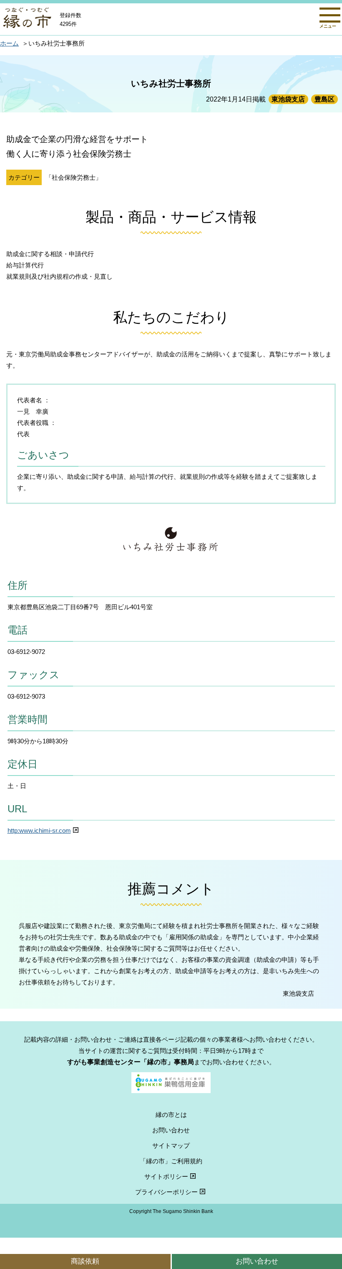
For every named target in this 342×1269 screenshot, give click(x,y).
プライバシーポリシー (166, 1191)
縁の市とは (171, 1114)
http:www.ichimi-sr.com (39, 830)
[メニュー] (329, 15)
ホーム (9, 43)
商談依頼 (85, 1261)
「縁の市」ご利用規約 (171, 1161)
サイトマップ (171, 1145)
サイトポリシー (166, 1176)
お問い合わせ (171, 1130)
